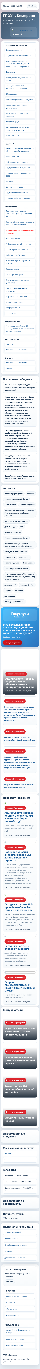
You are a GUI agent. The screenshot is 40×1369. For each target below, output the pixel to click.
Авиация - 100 (10, 585)
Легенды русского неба (15, 602)
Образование (11, 94)
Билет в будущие (27, 505)
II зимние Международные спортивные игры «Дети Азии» (18, 544)
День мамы (28, 563)
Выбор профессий (13, 238)
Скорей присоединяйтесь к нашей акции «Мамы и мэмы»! (20, 986)
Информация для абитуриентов (18, 244)
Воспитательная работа (15, 187)
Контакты (9, 344)
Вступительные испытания (16, 296)
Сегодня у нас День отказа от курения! (17, 947)
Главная (9, 368)
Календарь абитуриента (15, 274)
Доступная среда (12, 122)
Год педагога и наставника (16, 521)
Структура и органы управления (18, 55)
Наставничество (12, 339)
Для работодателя (12, 321)
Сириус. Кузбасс (27, 585)
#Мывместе (24, 557)
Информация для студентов (17, 162)
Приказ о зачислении (14, 302)
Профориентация (13, 308)
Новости (30, 493)
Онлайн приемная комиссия (17, 249)
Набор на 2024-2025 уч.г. (15, 255)
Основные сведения (14, 50)
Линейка (19, 590)
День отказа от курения (15, 1339)
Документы (10, 72)
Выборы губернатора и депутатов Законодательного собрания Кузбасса (19, 513)
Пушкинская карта (13, 532)
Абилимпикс (10, 505)
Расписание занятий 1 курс (16, 499)
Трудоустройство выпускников (18, 168)
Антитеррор (10, 596)
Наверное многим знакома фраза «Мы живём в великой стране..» (18, 856)
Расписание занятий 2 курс (16, 538)
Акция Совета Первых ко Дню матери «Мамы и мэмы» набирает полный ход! (20, 387)
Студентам (9, 143)
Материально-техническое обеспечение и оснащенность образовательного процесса (18, 64)
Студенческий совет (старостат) (18, 198)
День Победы (10, 527)
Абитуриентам (11, 206)
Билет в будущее (12, 563)
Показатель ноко (12, 135)
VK (6, 1160)
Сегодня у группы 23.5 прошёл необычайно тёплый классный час (19, 907)
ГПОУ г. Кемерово (19, 15)
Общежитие (10, 313)
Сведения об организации (16, 45)
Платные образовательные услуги (19, 100)
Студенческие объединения (17, 192)
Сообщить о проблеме (12, 643)
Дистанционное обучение (16, 350)
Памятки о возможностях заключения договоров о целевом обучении (19, 214)
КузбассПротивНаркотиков (16, 568)
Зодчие (8, 590)
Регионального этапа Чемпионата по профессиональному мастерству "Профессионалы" (20, 576)
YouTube (32, 6)
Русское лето (10, 557)
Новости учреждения (14, 493)
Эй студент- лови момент (16, 552)
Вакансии (9, 181)
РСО (21, 527)
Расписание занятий (14, 156)
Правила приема (12, 269)
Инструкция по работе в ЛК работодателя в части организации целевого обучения (20, 329)
